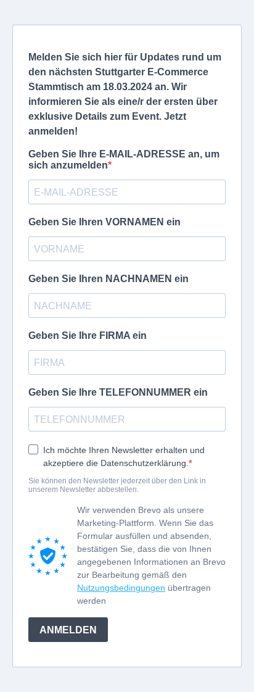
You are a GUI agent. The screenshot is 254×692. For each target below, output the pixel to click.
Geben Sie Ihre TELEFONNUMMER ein (118, 392)
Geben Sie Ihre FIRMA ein (87, 335)
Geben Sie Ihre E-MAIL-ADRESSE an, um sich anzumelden (123, 159)
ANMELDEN (68, 630)
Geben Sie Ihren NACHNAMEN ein (108, 278)
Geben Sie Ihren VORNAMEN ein (104, 222)
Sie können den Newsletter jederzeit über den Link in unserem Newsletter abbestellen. (117, 485)
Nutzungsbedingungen (121, 588)
